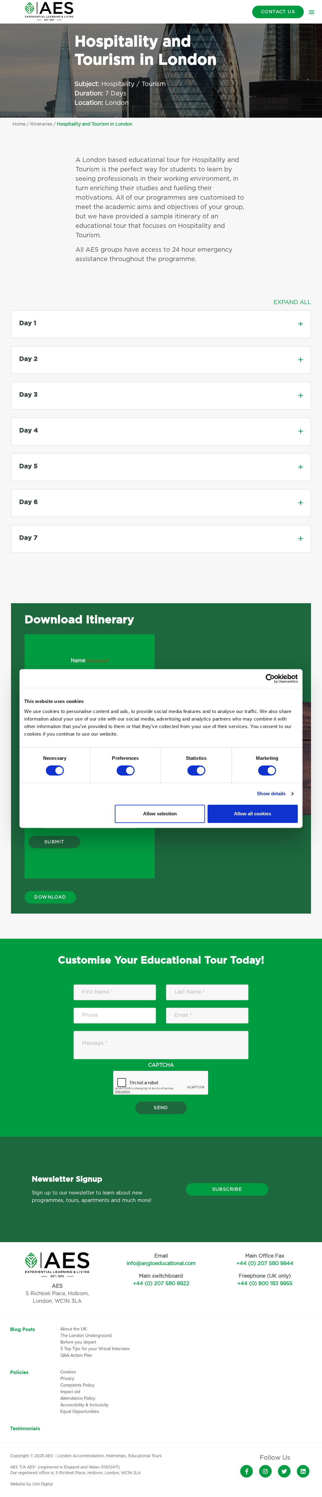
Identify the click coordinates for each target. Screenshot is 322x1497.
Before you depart (78, 1342)
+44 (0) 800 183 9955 (264, 1283)
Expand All (292, 302)
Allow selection (160, 813)
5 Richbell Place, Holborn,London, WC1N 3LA (57, 1294)
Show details (271, 793)
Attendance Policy (77, 1398)
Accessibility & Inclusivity (84, 1405)
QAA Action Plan (76, 1355)
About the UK (73, 1329)
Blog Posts (22, 1329)
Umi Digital (42, 1484)
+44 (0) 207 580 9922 (161, 1283)
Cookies (68, 1372)
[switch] (126, 770)
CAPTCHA (161, 1065)
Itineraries (41, 124)
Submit (54, 842)
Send (161, 1108)
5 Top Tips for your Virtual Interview (95, 1348)
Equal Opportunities (79, 1411)
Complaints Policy (77, 1385)
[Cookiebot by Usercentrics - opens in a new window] (270, 678)
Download (50, 897)
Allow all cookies (252, 813)
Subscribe (227, 1189)
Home (19, 124)
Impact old (70, 1391)
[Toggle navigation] (311, 12)
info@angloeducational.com (161, 1263)
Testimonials (25, 1428)
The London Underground (86, 1335)
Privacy (67, 1378)
